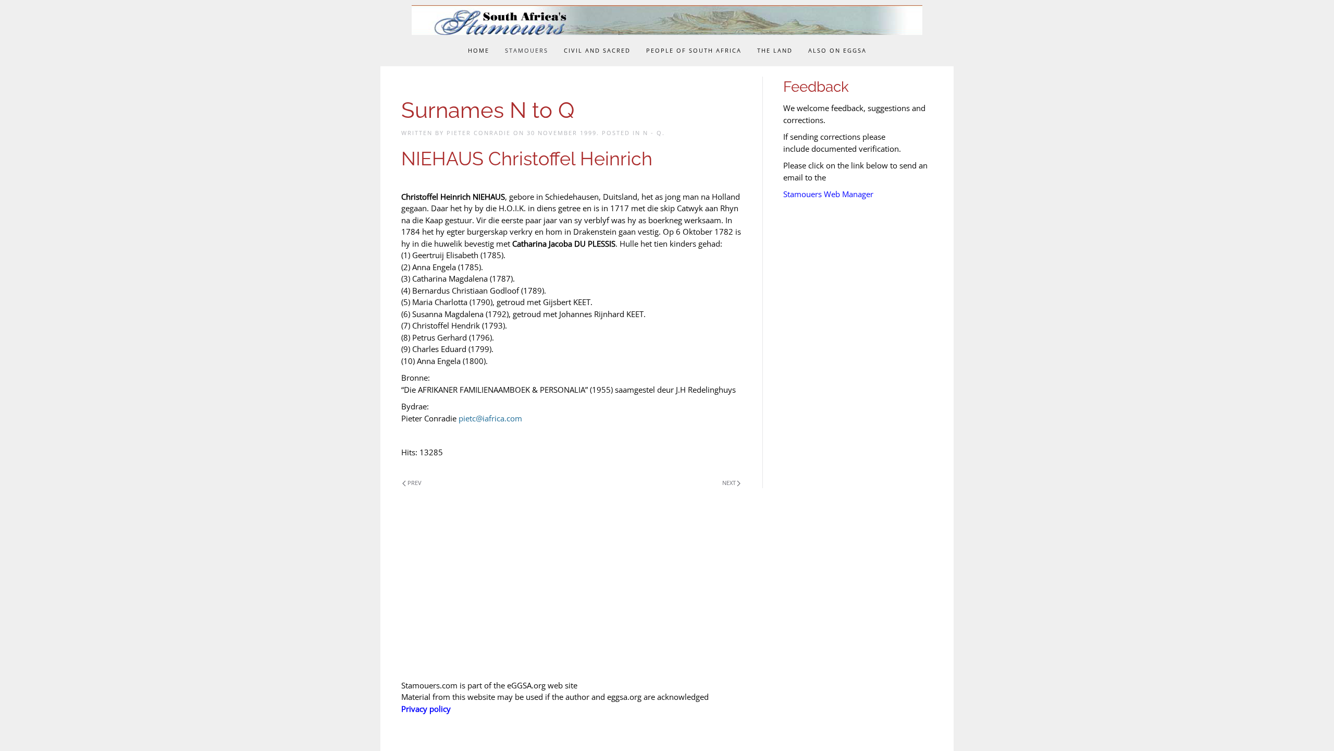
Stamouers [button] (526, 50)
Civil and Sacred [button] (597, 50)
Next (729, 483)
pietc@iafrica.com (490, 418)
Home (478, 50)
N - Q (652, 133)
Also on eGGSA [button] (837, 50)
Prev (414, 483)
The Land (775, 50)
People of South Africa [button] (694, 50)
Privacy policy (426, 709)
